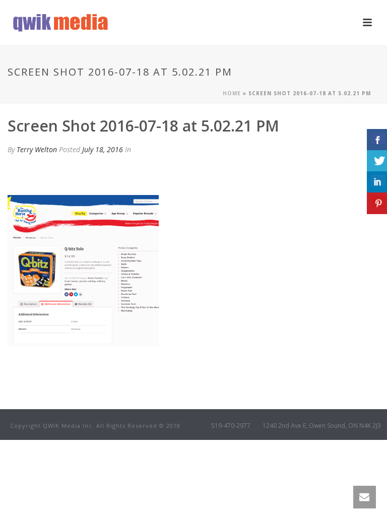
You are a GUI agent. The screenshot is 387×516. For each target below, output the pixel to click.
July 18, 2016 (102, 149)
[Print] (23, 173)
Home (232, 93)
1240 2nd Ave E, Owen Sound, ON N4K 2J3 (322, 426)
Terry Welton (37, 149)
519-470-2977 (230, 426)
